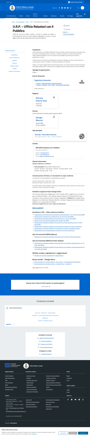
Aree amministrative (10, 378)
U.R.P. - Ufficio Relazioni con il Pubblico (15, 408)
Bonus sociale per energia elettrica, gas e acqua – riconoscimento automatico (57, 262)
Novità (21, 16)
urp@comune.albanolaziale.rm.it (46, 156)
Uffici (6, 380)
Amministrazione (11, 16)
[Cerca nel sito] (82, 8)
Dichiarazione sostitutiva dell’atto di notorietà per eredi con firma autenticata (57, 237)
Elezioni (45, 16)
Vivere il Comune (35, 15)
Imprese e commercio (51, 378)
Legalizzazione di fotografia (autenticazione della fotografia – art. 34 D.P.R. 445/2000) (59, 214)
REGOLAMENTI (37, 208)
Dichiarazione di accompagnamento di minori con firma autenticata (54, 230)
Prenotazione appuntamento (32, 402)
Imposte (62, 16)
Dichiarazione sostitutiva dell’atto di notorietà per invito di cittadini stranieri (57, 228)
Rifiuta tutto (72, 433)
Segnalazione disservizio (31, 406)
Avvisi (68, 380)
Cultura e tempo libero (31, 389)
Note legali (48, 404)
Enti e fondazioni (9, 382)
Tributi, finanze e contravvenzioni (53, 385)
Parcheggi (70, 16)
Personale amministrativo (11, 387)
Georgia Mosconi (39, 119)
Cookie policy (49, 409)
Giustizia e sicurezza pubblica (52, 376)
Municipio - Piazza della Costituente (45, 135)
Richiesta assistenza (30, 404)
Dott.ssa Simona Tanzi (41, 99)
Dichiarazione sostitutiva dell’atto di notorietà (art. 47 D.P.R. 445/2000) (55, 218)
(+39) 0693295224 (44, 153)
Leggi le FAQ (29, 400)
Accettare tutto (83, 433)
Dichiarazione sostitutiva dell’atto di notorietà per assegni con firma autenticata (58, 226)
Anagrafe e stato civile (31, 380)
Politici (6, 385)
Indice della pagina (10, 50)
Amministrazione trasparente (52, 400)
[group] (45, 316)
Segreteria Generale (42, 80)
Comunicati (69, 378)
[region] (45, 432)
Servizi (28, 16)
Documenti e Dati (9, 389)
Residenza (53, 16)
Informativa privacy (50, 402)
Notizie (68, 376)
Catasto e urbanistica (31, 387)
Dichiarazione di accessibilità (52, 406)
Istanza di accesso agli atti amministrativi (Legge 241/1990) (51, 220)
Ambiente (28, 378)
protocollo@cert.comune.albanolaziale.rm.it (16, 411)
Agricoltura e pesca (30, 376)
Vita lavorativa (49, 389)
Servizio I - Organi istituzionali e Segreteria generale (49, 83)
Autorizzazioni (29, 385)
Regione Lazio (9, 2)
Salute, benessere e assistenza (53, 382)
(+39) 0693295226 (44, 154)
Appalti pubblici (29, 382)
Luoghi (68, 390)
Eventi (68, 392)
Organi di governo (9, 376)
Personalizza (63, 433)
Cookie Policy (34, 434)
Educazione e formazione (32, 392)
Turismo (48, 387)
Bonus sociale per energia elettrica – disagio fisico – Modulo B (52, 264)
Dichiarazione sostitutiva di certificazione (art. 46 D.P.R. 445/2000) (54, 216)
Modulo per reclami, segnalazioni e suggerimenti (48, 255)
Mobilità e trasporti (50, 380)
